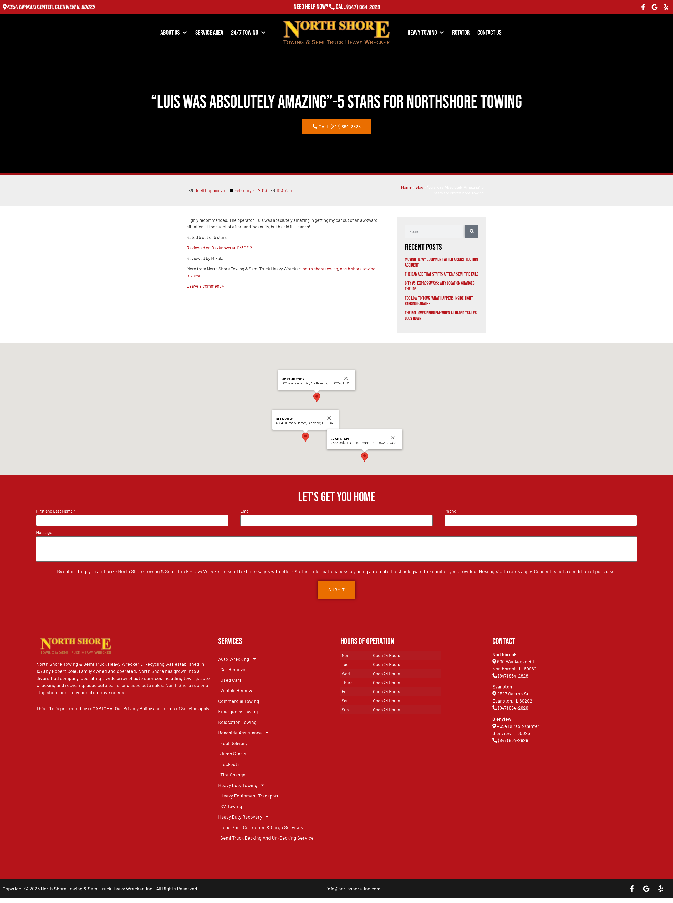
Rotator (461, 33)
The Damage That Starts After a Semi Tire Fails (441, 274)
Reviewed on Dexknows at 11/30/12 (219, 247)
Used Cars (231, 680)
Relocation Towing (237, 722)
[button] (305, 437)
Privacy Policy (137, 708)
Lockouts (230, 764)
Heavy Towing (422, 33)
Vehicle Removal (237, 690)
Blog (419, 187)
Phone (451, 511)
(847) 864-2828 (363, 7)
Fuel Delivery (233, 743)
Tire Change (233, 774)
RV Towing (231, 806)
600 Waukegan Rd (515, 661)
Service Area (209, 33)
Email (246, 511)
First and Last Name (55, 511)
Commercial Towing (238, 701)
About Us (170, 33)
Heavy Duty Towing (237, 785)
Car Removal (233, 669)
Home (406, 187)
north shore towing (320, 268)
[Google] (654, 7)
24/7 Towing (244, 33)
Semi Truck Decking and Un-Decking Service (267, 838)
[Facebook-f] (643, 7)
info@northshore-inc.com (353, 888)
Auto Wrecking (233, 659)
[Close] (329, 418)
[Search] (471, 231)
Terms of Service (179, 708)
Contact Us (489, 33)
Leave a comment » (205, 285)
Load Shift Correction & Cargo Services (261, 827)
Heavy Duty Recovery (240, 817)
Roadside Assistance (240, 732)
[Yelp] (665, 7)
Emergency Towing (238, 711)
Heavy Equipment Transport (249, 796)
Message (44, 532)
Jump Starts (233, 753)
